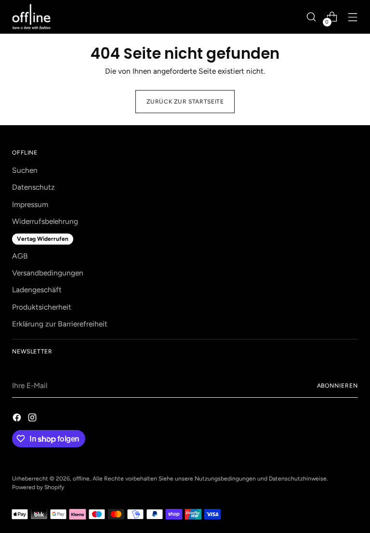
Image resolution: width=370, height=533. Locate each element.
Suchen (25, 170)
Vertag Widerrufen (42, 238)
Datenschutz (33, 187)
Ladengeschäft (37, 289)
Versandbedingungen (47, 272)
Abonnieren (337, 385)
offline (81, 478)
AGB (20, 255)
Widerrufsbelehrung (45, 221)
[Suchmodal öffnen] (311, 17)
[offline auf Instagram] (33, 419)
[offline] (31, 17)
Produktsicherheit (41, 307)
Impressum (30, 204)
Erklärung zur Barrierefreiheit (59, 323)
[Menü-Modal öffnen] (353, 17)
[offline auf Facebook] (18, 419)
